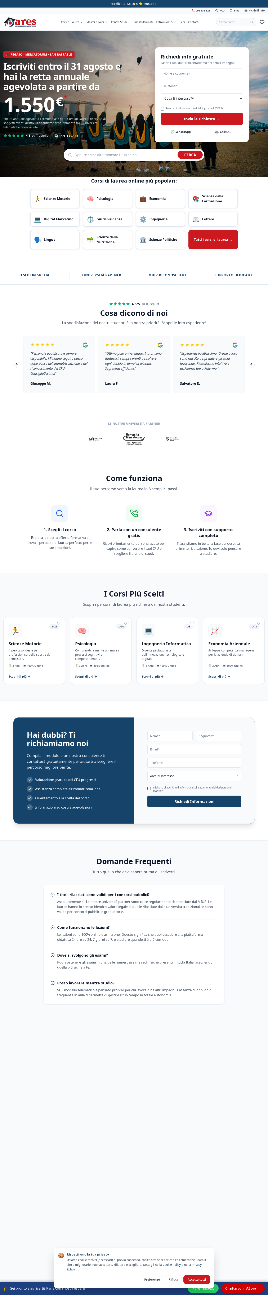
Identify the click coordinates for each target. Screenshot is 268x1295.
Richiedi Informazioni (194, 801)
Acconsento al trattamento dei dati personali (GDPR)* (195, 108)
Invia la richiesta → (202, 118)
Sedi (182, 22)
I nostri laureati (143, 22)
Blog (237, 10)
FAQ (222, 10)
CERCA (190, 154)
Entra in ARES (164, 22)
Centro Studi (119, 22)
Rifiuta (173, 1279)
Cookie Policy (172, 1265)
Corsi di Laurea (70, 22)
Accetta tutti (197, 1279)
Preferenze (152, 1279)
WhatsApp (183, 132)
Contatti (193, 22)
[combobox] (194, 776)
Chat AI (223, 132)
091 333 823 (203, 10)
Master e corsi (95, 22)
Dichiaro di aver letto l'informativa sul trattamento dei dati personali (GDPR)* (192, 789)
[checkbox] (162, 108)
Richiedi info (257, 10)
